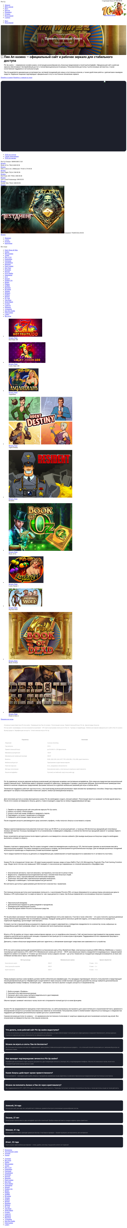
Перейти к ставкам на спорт (22, 77)
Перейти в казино (7, 77)
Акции (7, 1155)
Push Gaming (9, 266)
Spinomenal (8, 275)
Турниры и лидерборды (77, 728)
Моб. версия (9, 7)
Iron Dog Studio (10, 311)
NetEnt (7, 252)
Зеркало (7, 5)
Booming (8, 287)
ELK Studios (9, 273)
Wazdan (7, 291)
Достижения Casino (11, 1151)
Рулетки (7, 241)
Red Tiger (8, 268)
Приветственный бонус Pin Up (74, 725)
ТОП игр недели (10, 154)
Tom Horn (8, 300)
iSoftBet (7, 286)
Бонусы (7, 10)
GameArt (8, 305)
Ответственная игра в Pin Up (40, 730)
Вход (6, 8)
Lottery (7, 314)
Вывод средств (9, 730)
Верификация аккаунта (22, 730)
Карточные (8, 243)
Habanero (8, 307)
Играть (3, 163)
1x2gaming (8, 309)
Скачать (7, 17)
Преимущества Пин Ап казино (41, 725)
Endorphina (8, 259)
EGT (6, 277)
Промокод (8, 12)
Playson (7, 271)
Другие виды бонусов (92, 725)
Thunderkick (9, 262)
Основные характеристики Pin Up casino (17, 725)
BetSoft (7, 296)
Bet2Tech (8, 1217)
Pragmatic (8, 270)
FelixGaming (9, 312)
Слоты (7, 240)
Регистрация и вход (57, 725)
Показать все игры (7, 719)
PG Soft (7, 298)
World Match (9, 302)
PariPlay (7, 295)
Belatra (7, 282)
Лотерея (7, 1153)
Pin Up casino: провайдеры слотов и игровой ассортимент (22, 728)
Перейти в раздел (63, 43)
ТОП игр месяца (10, 158)
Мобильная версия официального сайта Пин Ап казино (104, 728)
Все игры (8, 316)
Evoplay (7, 304)
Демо (15, 338)
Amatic (7, 255)
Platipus (7, 284)
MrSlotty (7, 293)
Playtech (7, 1176)
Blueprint (8, 264)
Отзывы (7, 14)
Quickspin (8, 261)
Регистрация (9, 16)
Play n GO (8, 257)
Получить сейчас (110, 15)
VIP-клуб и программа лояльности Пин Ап (55, 728)
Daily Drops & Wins (11, 250)
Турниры (8, 1158)
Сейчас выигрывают (12, 156)
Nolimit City (9, 280)
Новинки (8, 238)
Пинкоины (8, 1150)
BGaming (8, 289)
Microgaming (9, 254)
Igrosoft (7, 279)
